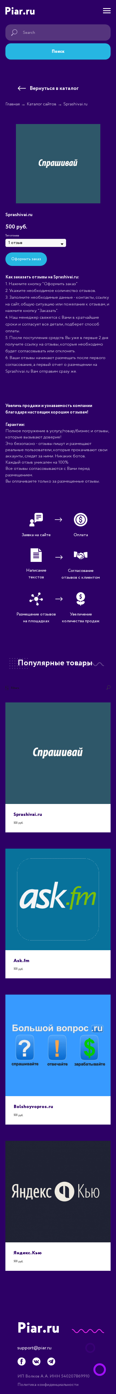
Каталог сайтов (41, 104)
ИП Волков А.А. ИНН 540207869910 (54, 1376)
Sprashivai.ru (75, 104)
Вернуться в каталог (54, 88)
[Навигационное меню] (107, 11)
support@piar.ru (34, 1347)
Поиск (58, 51)
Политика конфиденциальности (48, 1385)
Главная (12, 104)
